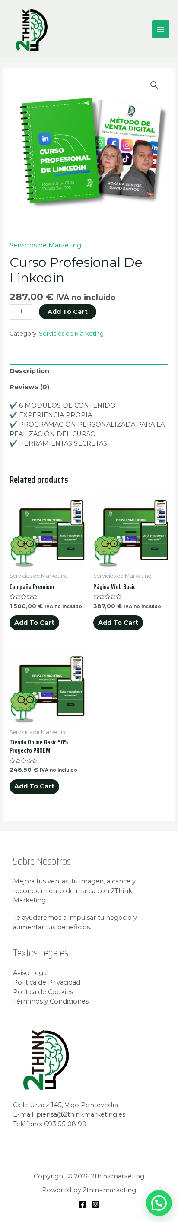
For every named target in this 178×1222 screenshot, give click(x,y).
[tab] (89, 371)
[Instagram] (95, 1204)
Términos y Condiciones (51, 1001)
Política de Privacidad (46, 982)
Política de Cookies (43, 992)
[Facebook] (82, 1204)
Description (29, 371)
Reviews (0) (29, 387)
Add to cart (68, 312)
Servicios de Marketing (45, 245)
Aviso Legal (30, 973)
